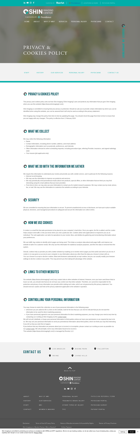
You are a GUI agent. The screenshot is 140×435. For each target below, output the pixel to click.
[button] (123, 25)
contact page (62, 317)
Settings (122, 432)
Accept (132, 432)
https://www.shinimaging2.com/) (43, 279)
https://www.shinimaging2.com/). (53, 104)
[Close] (138, 431)
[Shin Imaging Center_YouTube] (27, 3)
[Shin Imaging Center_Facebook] (33, 3)
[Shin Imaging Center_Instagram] (30, 3)
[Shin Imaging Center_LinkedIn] (24, 3)
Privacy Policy (38, 433)
